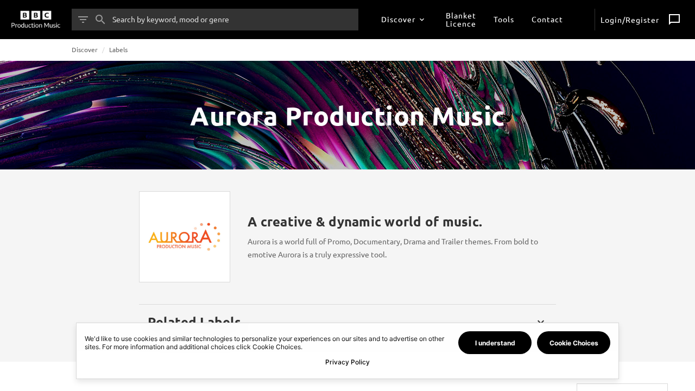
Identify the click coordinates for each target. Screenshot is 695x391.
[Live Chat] (674, 19)
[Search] (100, 19)
